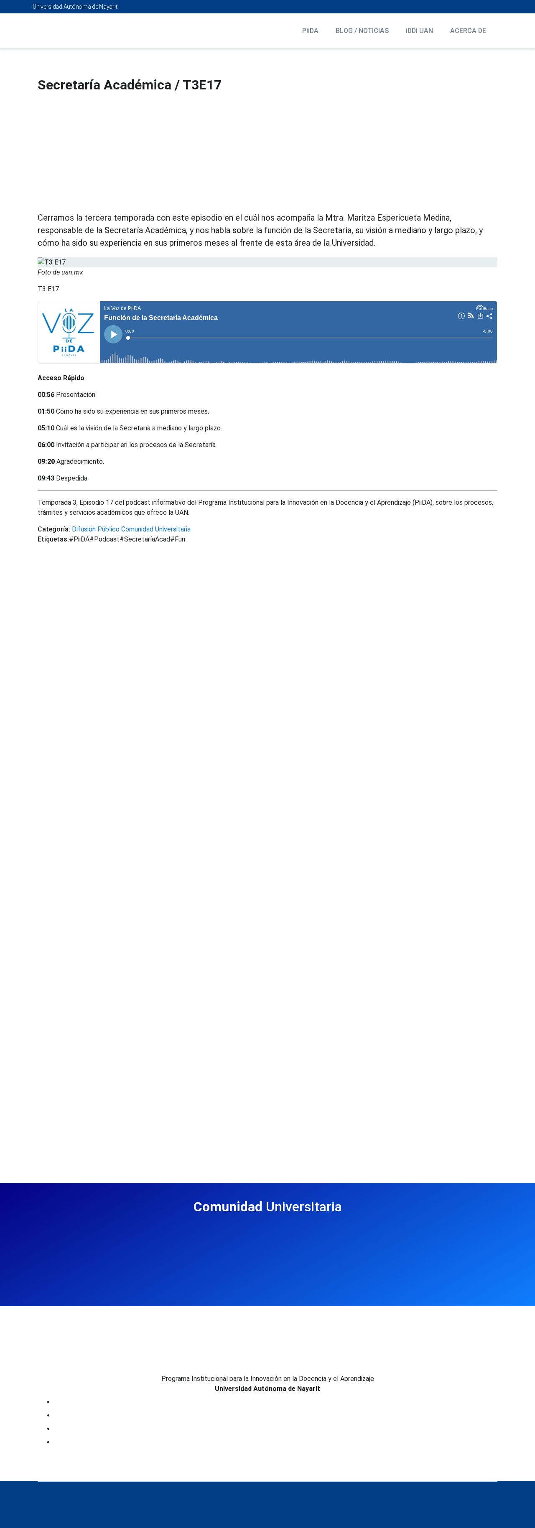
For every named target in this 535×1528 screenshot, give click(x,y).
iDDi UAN (419, 31)
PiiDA (310, 31)
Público (108, 529)
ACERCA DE (468, 31)
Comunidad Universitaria (155, 529)
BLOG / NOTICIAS (362, 31)
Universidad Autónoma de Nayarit (75, 6)
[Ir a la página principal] (78, 30)
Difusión (83, 529)
